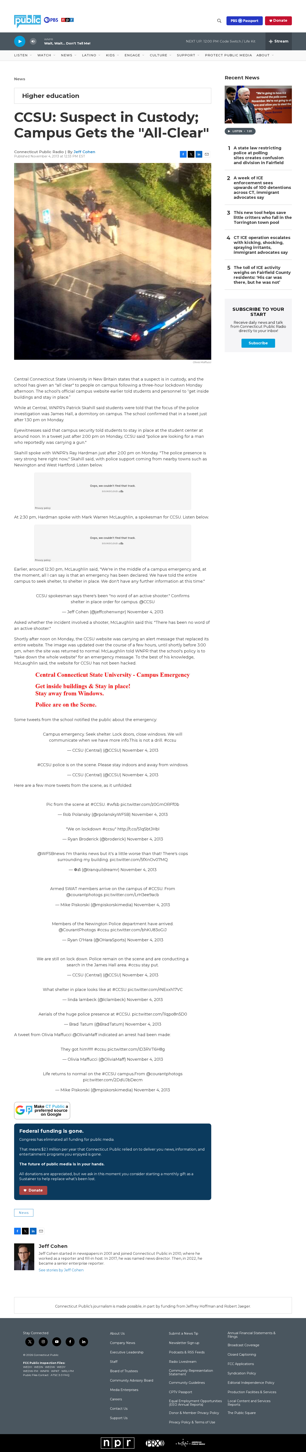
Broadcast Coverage (243, 1345)
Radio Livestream (182, 1362)
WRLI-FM (67, 1371)
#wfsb (113, 804)
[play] (19, 41)
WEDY (61, 1367)
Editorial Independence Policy (251, 1383)
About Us (117, 1334)
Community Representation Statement (191, 1372)
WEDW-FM (30, 1371)
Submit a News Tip (183, 1334)
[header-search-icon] (219, 21)
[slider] (40, 41)
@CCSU (147, 601)
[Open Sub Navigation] (31, 55)
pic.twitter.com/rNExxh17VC (155, 989)
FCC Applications (241, 1364)
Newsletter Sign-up (184, 1343)
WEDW (50, 1367)
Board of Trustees (124, 1371)
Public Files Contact (36, 1375)
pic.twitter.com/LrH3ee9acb (131, 894)
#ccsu (170, 740)
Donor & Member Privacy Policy (194, 1413)
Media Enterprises (124, 1390)
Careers (116, 1399)
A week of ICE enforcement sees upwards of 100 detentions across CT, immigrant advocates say (262, 188)
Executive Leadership (127, 1352)
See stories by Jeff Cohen (61, 1270)
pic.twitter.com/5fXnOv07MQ (139, 859)
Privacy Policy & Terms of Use (192, 1422)
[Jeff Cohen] (24, 1256)
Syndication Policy (242, 1373)
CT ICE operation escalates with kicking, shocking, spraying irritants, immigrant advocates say (262, 245)
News (19, 79)
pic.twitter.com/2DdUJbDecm (113, 1079)
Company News (122, 1343)
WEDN (38, 1367)
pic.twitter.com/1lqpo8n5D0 (159, 1014)
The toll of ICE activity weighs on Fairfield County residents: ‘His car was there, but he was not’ (262, 275)
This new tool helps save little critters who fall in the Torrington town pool (263, 217)
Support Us (118, 1418)
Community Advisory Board (131, 1380)
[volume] (33, 41)
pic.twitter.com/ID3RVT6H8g (136, 1049)
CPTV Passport (180, 1392)
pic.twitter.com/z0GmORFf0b (150, 804)
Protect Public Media (228, 55)
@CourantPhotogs (77, 929)
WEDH (27, 1367)
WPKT (55, 1371)
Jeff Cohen (84, 152)
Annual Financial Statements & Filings (252, 1335)
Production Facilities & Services (252, 1392)
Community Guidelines (187, 1383)
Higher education (50, 95)
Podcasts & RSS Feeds (187, 1352)
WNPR (44, 1371)
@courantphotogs (84, 894)
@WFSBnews (51, 853)
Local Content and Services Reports (249, 1403)
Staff (113, 1362)
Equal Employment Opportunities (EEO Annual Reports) (195, 1403)
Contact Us (118, 1409)
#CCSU (44, 764)
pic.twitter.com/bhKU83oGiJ (138, 929)
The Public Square (242, 1413)
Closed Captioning (242, 1355)
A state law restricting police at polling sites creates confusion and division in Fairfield (259, 155)
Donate (280, 21)
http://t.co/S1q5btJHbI (138, 829)
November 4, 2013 (145, 612)
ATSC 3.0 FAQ (60, 1375)
